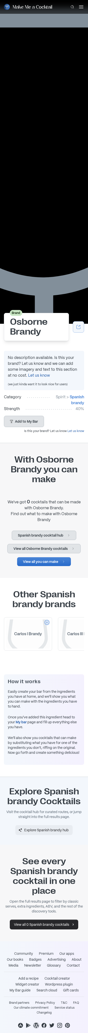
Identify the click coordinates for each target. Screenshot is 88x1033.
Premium (46, 953)
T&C (64, 1003)
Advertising (56, 959)
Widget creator (27, 984)
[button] (24, 421)
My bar (21, 722)
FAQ (76, 1003)
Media (13, 965)
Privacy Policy (45, 1003)
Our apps (66, 953)
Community (23, 953)
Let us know (39, 375)
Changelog (44, 1013)
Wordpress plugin (59, 984)
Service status (65, 1008)
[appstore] (20, 1025)
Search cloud (46, 990)
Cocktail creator (57, 978)
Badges (35, 959)
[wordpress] (36, 1025)
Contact (73, 965)
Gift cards (71, 990)
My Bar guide (20, 990)
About (76, 959)
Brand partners (19, 1003)
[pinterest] (67, 1025)
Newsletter (32, 965)
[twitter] (52, 1025)
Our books (15, 959)
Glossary (54, 965)
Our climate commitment (31, 1008)
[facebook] (44, 1025)
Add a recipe (28, 978)
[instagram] (60, 1025)
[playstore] (28, 1025)
